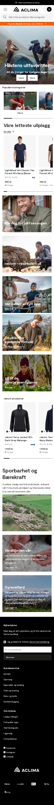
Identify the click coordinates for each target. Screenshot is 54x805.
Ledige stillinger (11, 716)
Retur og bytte (10, 696)
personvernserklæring (39, 641)
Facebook (10, 748)
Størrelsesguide (11, 727)
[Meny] (5, 9)
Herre (32, 78)
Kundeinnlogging (11, 701)
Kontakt (7, 674)
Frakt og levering (11, 690)
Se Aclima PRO (13, 346)
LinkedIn (10, 756)
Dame (21, 78)
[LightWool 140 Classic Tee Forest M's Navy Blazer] (20, 151)
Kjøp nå (9, 308)
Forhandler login (11, 722)
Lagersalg (8, 733)
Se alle (7, 131)
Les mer (9, 567)
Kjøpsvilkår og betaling (14, 685)
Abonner (10, 657)
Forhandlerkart (10, 739)
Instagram (10, 752)
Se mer (9, 227)
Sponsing (8, 679)
